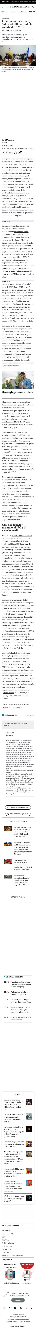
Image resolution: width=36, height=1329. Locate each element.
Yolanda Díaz (17, 707)
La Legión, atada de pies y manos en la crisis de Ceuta (21, 1001)
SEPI (3, 1237)
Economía (22, 12)
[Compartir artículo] (3, 152)
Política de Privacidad (18, 1314)
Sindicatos (6, 707)
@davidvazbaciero (8, 145)
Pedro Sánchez (7, 1246)
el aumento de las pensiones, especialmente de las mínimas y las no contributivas (15, 234)
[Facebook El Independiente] (9, 1308)
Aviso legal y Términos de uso (18, 1316)
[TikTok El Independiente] (32, 1308)
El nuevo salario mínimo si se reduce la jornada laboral (17, 393)
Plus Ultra (5, 1240)
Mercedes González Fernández (12, 1255)
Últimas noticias (15, 1)
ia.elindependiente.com (11, 1283)
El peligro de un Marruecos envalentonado (21, 1018)
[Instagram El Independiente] (21, 1308)
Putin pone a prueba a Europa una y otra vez (19, 993)
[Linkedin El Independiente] (26, 1308)
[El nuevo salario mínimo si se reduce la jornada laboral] (18, 380)
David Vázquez (8, 140)
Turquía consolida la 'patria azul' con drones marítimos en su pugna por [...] (21, 984)
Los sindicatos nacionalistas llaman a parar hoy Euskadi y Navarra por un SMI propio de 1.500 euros (21, 880)
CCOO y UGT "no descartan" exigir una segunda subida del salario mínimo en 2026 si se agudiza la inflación (23, 864)
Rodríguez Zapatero (8, 1243)
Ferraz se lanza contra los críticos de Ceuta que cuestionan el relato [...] (20, 1009)
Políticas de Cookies (11, 1321)
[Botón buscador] (33, 7)
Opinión (4, 12)
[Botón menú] (3, 7)
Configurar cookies (25, 1321)
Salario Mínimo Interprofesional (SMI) (16, 704)
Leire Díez (5, 1252)
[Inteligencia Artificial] (10, 1279)
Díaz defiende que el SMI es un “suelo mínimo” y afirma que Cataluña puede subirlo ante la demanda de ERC (22, 831)
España (13, 12)
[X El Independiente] (4, 1308)
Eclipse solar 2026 (8, 1234)
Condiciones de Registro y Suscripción (18, 1319)
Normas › (30, 715)
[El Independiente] (18, 7)
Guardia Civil (6, 1249)
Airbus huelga (24, 1)
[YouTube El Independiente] (15, 1308)
